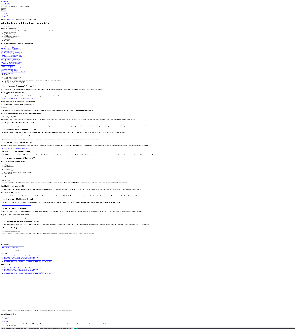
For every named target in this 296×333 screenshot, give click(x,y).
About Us (6, 317)
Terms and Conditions (6, 331)
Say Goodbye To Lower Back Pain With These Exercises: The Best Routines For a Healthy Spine (27, 261)
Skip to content (4, 1)
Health (5, 13)
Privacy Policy (15, 331)
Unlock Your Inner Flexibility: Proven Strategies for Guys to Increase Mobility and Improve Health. (28, 260)
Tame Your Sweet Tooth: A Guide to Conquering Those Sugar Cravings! (21, 257)
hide (13, 47)
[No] (77, 328)
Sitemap (6, 321)
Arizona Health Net (5, 4)
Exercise (6, 15)
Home (8, 19)
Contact (5, 318)
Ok (75, 328)
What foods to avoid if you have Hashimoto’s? (13, 246)
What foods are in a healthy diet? (10, 247)
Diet (5, 16)
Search (17, 250)
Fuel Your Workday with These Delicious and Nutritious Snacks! (19, 258)
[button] (1, 326)
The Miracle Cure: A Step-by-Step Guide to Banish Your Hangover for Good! (23, 255)
